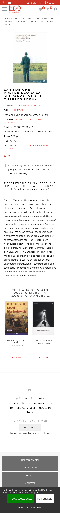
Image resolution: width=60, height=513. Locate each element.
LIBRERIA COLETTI (30, 460)
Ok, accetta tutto (21, 498)
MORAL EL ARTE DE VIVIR (16, 341)
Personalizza (44, 498)
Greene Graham (43, 343)
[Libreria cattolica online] (15, 9)
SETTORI (30, 475)
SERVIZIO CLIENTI (30, 468)
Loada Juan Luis (16, 345)
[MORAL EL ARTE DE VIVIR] (16, 319)
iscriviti (30, 427)
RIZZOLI (19, 110)
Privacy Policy (43, 433)
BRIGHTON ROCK (43, 340)
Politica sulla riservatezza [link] (30, 507)
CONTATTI (30, 483)
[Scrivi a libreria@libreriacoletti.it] (9, 2)
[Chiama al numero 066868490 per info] (4, 2)
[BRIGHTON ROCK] (43, 319)
